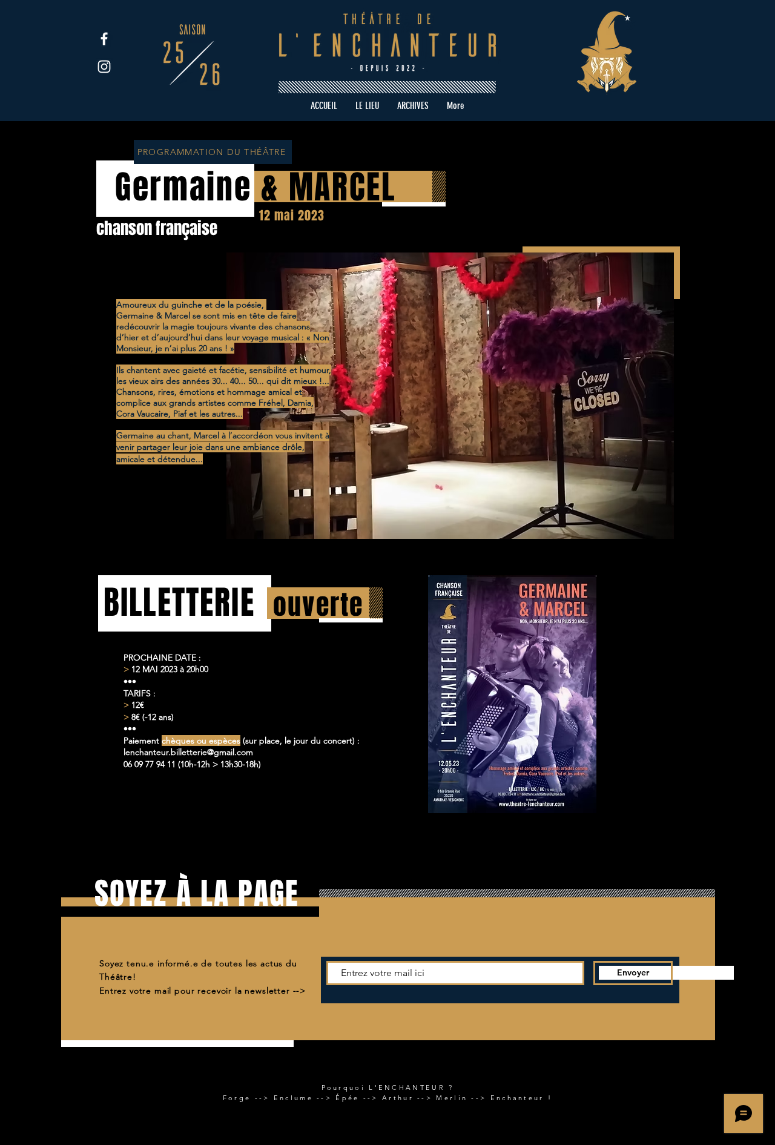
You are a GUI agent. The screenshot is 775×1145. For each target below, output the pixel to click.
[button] (413, 106)
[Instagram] (104, 66)
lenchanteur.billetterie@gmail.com (188, 752)
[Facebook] (104, 38)
